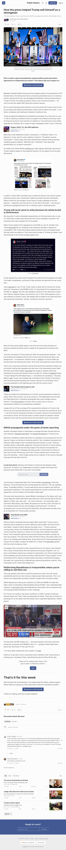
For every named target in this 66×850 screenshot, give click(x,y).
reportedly (50, 542)
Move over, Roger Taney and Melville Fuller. (16, 782)
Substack (25, 846)
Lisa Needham (14, 129)
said (39, 651)
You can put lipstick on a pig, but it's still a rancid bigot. (19, 794)
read (11, 378)
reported (11, 287)
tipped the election (40, 434)
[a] (33, 621)
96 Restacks (23, 704)
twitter (35, 341)
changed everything (21, 434)
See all (7, 814)
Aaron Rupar (13, 19)
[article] (33, 784)
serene (15, 292)
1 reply (11, 753)
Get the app (41, 842)
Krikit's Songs (11, 736)
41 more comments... (9, 767)
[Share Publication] (46, 2)
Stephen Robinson (23, 19)
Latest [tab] (9, 776)
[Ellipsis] (61, 736)
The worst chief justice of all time (16, 780)
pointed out (29, 148)
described (12, 228)
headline (53, 373)
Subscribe (53, 3)
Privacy (32, 838)
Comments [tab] (7, 721)
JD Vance (30, 98)
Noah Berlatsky (15, 388)
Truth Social (35, 273)
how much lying (18, 587)
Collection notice (43, 838)
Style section (19, 402)
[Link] (1, 211)
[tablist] (11, 721)
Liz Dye (12, 795)
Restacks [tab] (14, 721)
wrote (27, 445)
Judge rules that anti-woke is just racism (19, 791)
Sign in (61, 3)
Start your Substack (28, 842)
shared (40, 359)
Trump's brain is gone (12, 803)
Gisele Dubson (11, 759)
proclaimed (46, 482)
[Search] (42, 2)
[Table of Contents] (2, 425)
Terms (36, 838)
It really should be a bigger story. (13, 805)
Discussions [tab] (16, 776)
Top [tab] (6, 776)
